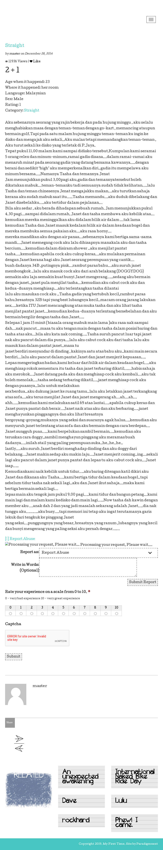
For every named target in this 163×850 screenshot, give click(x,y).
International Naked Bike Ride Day (135, 777)
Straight (14, 46)
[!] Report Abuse (20, 539)
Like (36, 61)
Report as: (29, 552)
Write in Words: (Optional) (25, 568)
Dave (69, 801)
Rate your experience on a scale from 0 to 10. (47, 592)
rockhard (76, 820)
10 (116, 607)
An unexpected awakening (80, 777)
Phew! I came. (126, 823)
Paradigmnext (147, 844)
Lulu (121, 801)
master (15, 54)
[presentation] (37, 638)
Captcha (13, 624)
